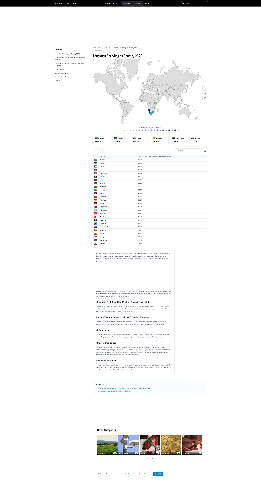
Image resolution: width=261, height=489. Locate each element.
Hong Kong (103, 213)
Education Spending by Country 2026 (67, 54)
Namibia (101, 138)
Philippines (103, 207)
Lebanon (102, 243)
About (140, 474)
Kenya (102, 203)
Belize (102, 193)
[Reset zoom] (204, 98)
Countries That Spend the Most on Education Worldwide (70, 59)
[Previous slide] (148, 459)
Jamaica (198, 138)
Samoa (102, 180)
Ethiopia (102, 233)
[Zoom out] (204, 92)
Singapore (103, 237)
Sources (57, 81)
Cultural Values (60, 69)
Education (106, 48)
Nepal (102, 217)
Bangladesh (103, 240)
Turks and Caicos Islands (108, 227)
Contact (135, 474)
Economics (97, 48)
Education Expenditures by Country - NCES (114, 391)
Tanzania (103, 223)
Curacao (102, 183)
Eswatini (159, 138)
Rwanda (102, 190)
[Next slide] (152, 459)
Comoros (103, 230)
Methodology (147, 474)
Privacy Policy (123, 474)
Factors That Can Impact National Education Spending (69, 64)
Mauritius (103, 200)
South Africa (180, 138)
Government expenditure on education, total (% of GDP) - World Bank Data (125, 388)
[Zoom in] (204, 87)
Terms (130, 474)
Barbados (103, 220)
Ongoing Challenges (61, 73)
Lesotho (120, 138)
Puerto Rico (103, 196)
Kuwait (139, 138)
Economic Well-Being (62, 77)
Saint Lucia (103, 210)
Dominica (103, 186)
